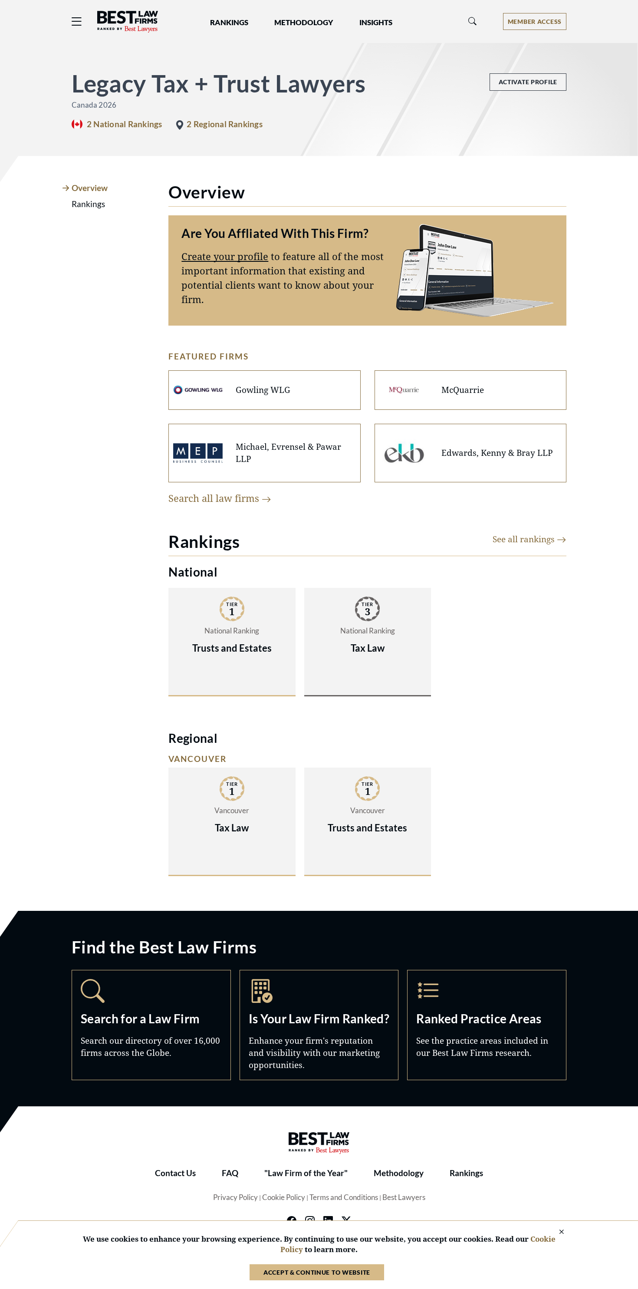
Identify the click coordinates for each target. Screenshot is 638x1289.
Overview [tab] (90, 188)
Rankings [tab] (88, 204)
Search (151, 1025)
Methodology (399, 1173)
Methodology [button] (303, 22)
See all (525, 539)
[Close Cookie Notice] (556, 1232)
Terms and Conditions (343, 1197)
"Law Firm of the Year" (306, 1173)
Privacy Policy (235, 1197)
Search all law (215, 497)
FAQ (230, 1173)
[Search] (472, 21)
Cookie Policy (283, 1197)
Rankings (466, 1173)
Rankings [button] (229, 22)
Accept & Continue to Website (316, 1272)
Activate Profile (528, 82)
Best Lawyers (403, 1197)
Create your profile (224, 256)
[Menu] (76, 21)
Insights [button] (375, 22)
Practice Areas (487, 1025)
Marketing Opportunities (319, 1025)
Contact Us (175, 1173)
